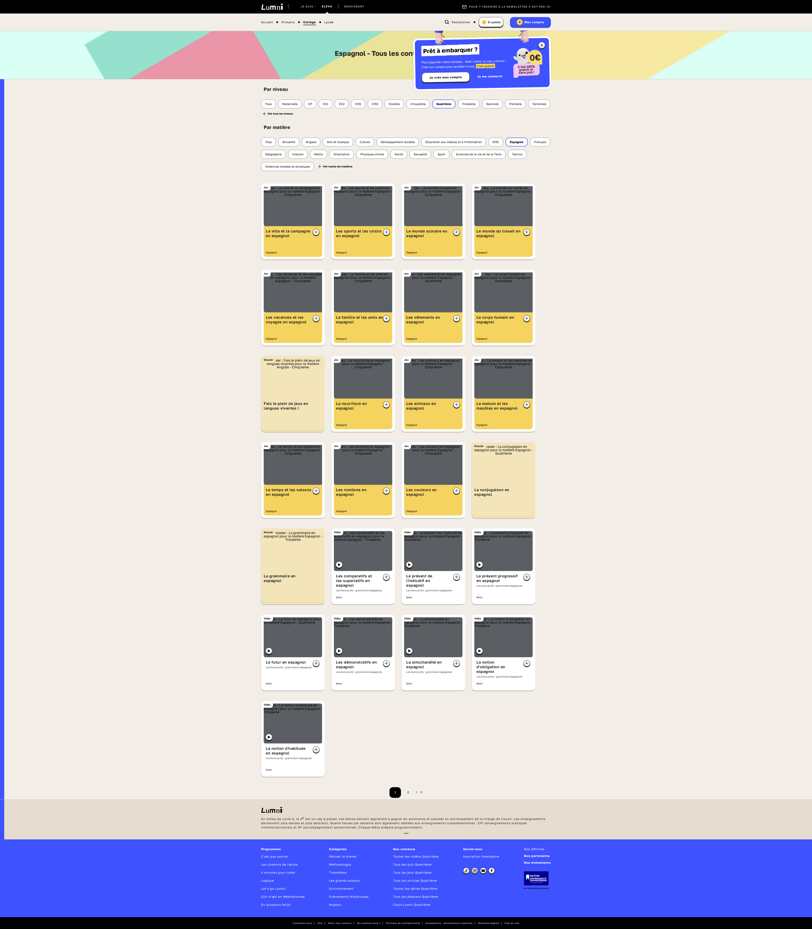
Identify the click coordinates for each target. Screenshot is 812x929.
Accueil (267, 22)
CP (310, 104)
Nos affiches (534, 849)
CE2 (341, 104)
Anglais (311, 142)
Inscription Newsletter (481, 856)
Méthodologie (340, 864)
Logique (267, 880)
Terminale (539, 104)
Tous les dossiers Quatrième (415, 896)
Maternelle (290, 104)
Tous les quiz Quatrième (412, 864)
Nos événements (537, 862)
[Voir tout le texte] (406, 833)
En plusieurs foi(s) (276, 904)
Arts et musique (338, 142)
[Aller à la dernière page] (421, 792)
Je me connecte (490, 76)
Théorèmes (338, 872)
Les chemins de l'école (279, 864)
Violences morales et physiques (287, 166)
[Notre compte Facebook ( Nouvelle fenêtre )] (491, 871)
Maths (318, 154)
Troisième (469, 104)
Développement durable (398, 142)
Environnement (341, 888)
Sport (441, 154)
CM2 (375, 104)
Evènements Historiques (349, 896)
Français (540, 142)
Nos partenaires (537, 856)
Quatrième (443, 104)
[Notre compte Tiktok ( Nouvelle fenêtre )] (466, 871)
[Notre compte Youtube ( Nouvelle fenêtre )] (483, 871)
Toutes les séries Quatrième (415, 888)
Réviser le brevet (343, 856)
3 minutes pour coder (278, 872)
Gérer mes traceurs (339, 923)
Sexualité (420, 154)
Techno (517, 154)
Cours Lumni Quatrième (412, 904)
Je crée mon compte (445, 77)
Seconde (492, 104)
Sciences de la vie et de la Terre (478, 154)
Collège (309, 22)
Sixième (394, 104)
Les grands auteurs (344, 880)
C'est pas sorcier (274, 856)
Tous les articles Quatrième (415, 880)
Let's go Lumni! (273, 888)
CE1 (325, 104)
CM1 (358, 104)
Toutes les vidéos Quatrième (416, 856)
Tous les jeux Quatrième (412, 872)
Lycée (329, 22)
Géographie (273, 154)
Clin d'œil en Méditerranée (283, 896)
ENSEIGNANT (354, 6)
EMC (495, 142)
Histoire (297, 154)
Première (515, 104)
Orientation (341, 154)
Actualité (288, 142)
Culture (365, 142)
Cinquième (418, 104)
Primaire (288, 22)
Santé (399, 154)
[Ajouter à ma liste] (316, 232)
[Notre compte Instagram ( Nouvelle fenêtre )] (475, 871)
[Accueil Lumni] (272, 7)
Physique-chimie (372, 154)
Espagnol (516, 142)
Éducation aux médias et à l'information (453, 142)
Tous (268, 104)
